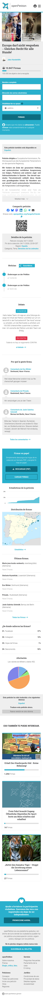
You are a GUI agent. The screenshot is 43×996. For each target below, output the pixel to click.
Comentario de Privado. (19, 391)
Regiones (5, 987)
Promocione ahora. (21, 920)
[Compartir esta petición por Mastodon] (17, 210)
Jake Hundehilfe (14, 60)
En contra (21, 338)
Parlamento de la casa (30, 964)
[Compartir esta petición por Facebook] (8, 210)
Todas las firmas (19, 617)
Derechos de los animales (28, 249)
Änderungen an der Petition (18, 274)
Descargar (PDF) (22, 469)
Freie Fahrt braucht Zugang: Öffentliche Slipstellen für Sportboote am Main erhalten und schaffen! (21, 815)
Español (7, 150)
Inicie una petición (9, 981)
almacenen (29, 125)
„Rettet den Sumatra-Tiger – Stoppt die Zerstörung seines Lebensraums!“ (21, 868)
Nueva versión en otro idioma (21, 711)
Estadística (19, 550)
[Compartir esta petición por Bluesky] (12, 210)
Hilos (4, 984)
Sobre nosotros (8, 960)
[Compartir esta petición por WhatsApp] (25, 210)
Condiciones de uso (31, 976)
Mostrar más (20, 199)
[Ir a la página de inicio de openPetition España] (14, 6)
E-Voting (27, 968)
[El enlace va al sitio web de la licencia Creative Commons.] (3, 994)
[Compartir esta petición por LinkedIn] (21, 210)
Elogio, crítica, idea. (10, 966)
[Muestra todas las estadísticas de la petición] (21, 545)
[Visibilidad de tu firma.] (22, 104)
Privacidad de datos (31, 979)
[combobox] (21, 108)
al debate (20, 347)
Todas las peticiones (10, 979)
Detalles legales (30, 981)
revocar (5, 127)
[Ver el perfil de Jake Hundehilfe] (3, 61)
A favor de (21, 311)
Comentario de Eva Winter (20, 369)
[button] (35, 6)
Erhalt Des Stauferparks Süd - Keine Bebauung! (21, 764)
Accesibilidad (29, 984)
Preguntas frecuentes (32, 960)
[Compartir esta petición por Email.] (33, 210)
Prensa (5, 963)
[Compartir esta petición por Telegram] (29, 210)
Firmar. (21, 117)
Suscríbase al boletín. (21, 949)
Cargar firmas (21, 477)
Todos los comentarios (19, 439)
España (25, 246)
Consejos (5, 976)
